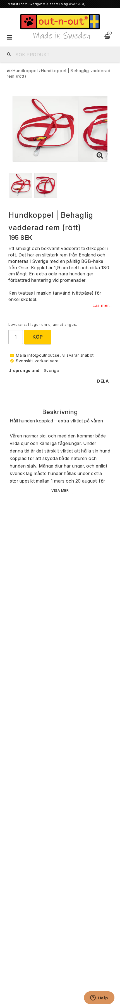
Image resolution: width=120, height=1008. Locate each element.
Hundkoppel (25, 70)
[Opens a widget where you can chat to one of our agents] (99, 998)
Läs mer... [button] (102, 305)
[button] (100, 156)
